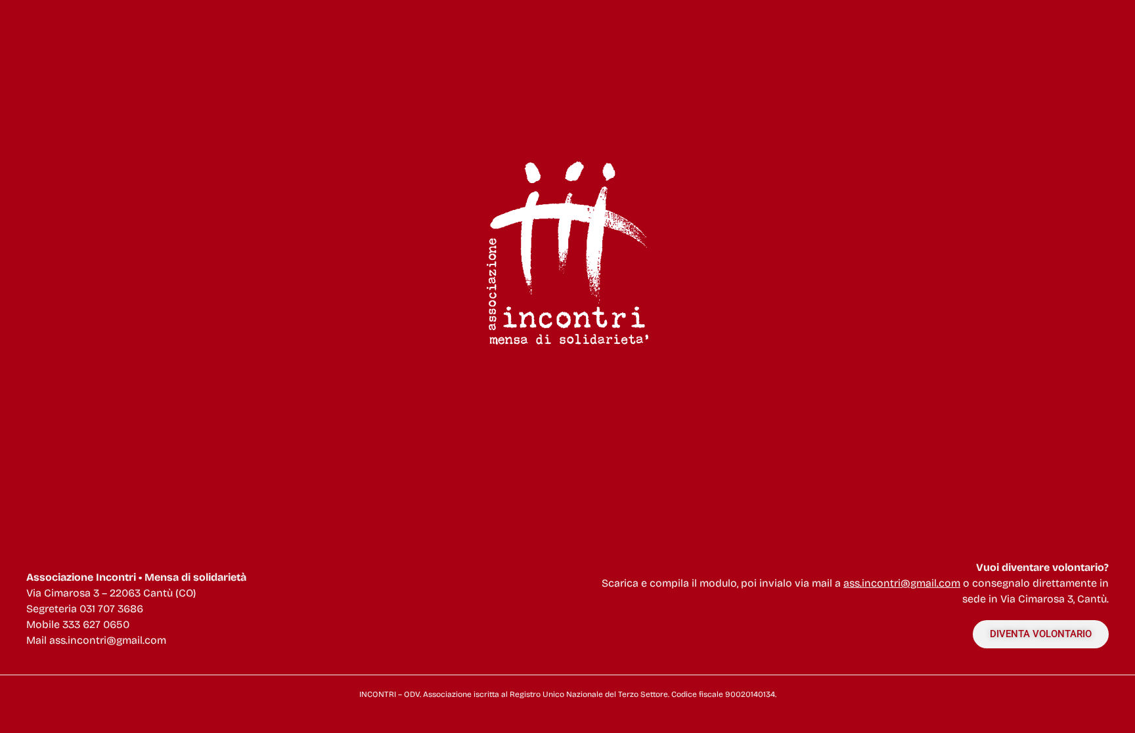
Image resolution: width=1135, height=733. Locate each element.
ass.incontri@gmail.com (107, 640)
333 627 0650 (95, 624)
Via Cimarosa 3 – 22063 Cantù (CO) (111, 593)
